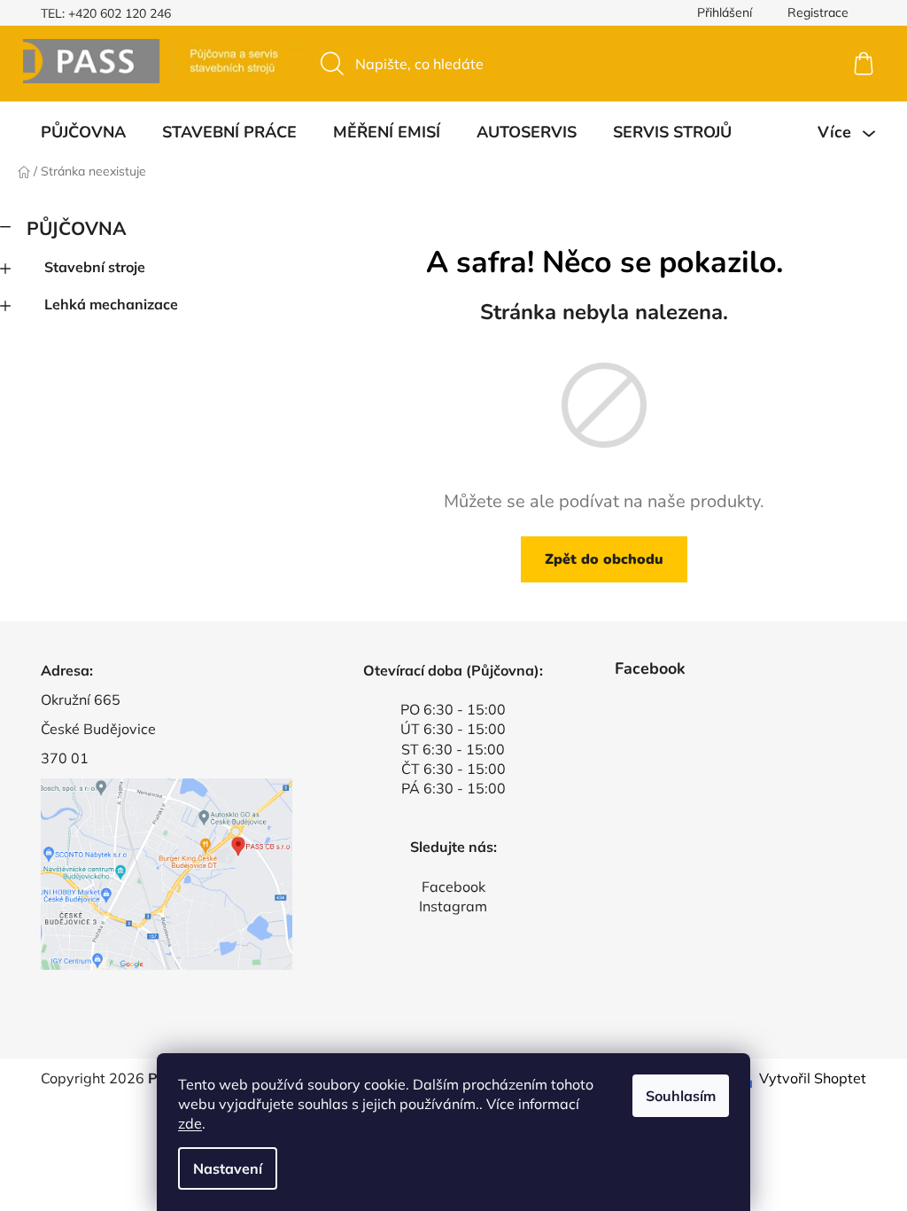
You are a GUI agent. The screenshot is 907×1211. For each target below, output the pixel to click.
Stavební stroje (94, 267)
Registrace (818, 12)
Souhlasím (681, 1096)
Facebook (453, 886)
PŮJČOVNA (77, 227)
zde (190, 1123)
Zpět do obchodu (604, 559)
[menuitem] (83, 132)
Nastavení (227, 1168)
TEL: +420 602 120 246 (106, 13)
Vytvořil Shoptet (812, 1078)
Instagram (453, 906)
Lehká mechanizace (111, 304)
